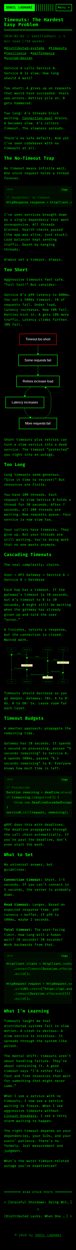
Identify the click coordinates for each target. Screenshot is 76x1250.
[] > (38, 1216)
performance (43, 53)
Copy (64, 189)
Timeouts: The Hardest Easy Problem (34, 22)
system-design (19, 58)
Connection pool (37, 118)
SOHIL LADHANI (48, 1235)
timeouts (59, 48)
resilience (16, 53)
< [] (38, 1202)
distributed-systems (25, 48)
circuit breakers (20, 1116)
